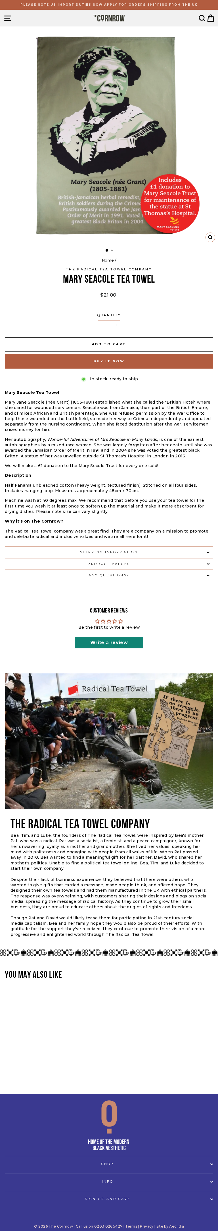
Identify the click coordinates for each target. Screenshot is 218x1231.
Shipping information (109, 552)
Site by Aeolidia (170, 1226)
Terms (131, 1226)
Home (108, 260)
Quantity (109, 315)
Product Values (109, 564)
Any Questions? (109, 575)
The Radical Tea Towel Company (109, 269)
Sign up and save (108, 1199)
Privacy (146, 1226)
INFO (107, 1181)
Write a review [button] (109, 642)
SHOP (107, 1164)
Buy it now (109, 361)
